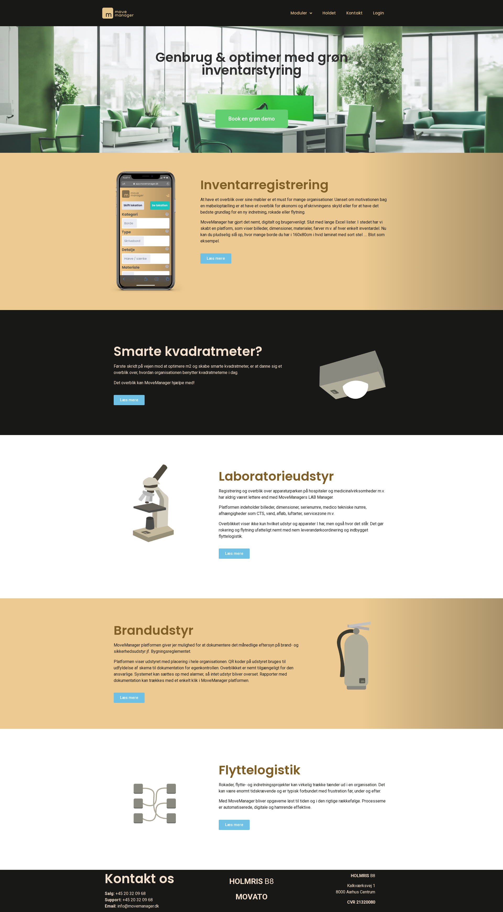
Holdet (329, 13)
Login (378, 13)
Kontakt (354, 13)
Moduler (299, 13)
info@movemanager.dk (138, 906)
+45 (120, 893)
